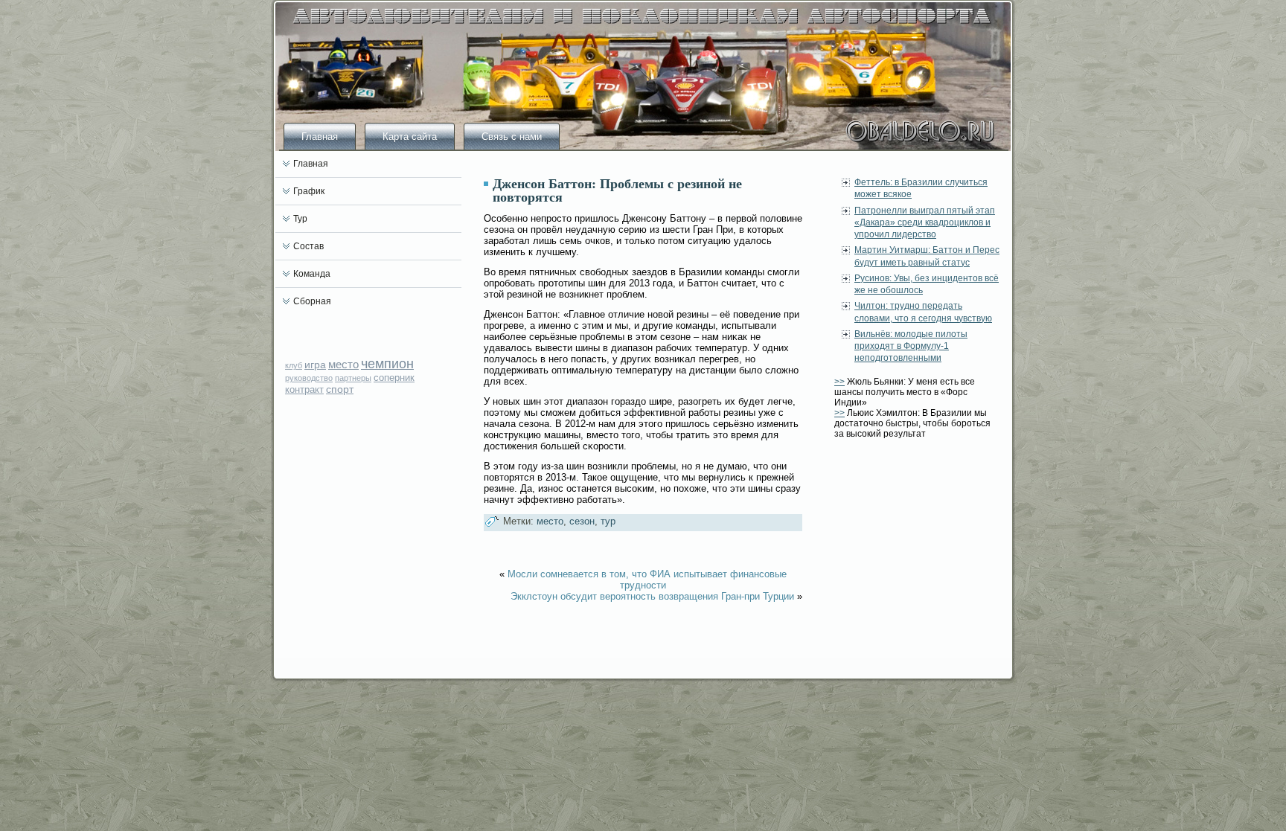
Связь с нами (512, 136)
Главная (319, 136)
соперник (394, 377)
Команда (311, 274)
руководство (309, 377)
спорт (340, 389)
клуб (293, 365)
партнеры (353, 377)
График (308, 191)
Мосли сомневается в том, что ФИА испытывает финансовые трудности (647, 579)
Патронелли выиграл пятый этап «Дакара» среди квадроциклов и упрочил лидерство (924, 222)
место (343, 364)
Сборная (312, 301)
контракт (304, 389)
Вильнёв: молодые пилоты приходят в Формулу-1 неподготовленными (910, 346)
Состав (308, 246)
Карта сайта (410, 136)
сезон (582, 521)
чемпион (387, 363)
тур (608, 521)
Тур (300, 219)
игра (315, 364)
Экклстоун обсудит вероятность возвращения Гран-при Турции (652, 596)
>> (839, 381)
